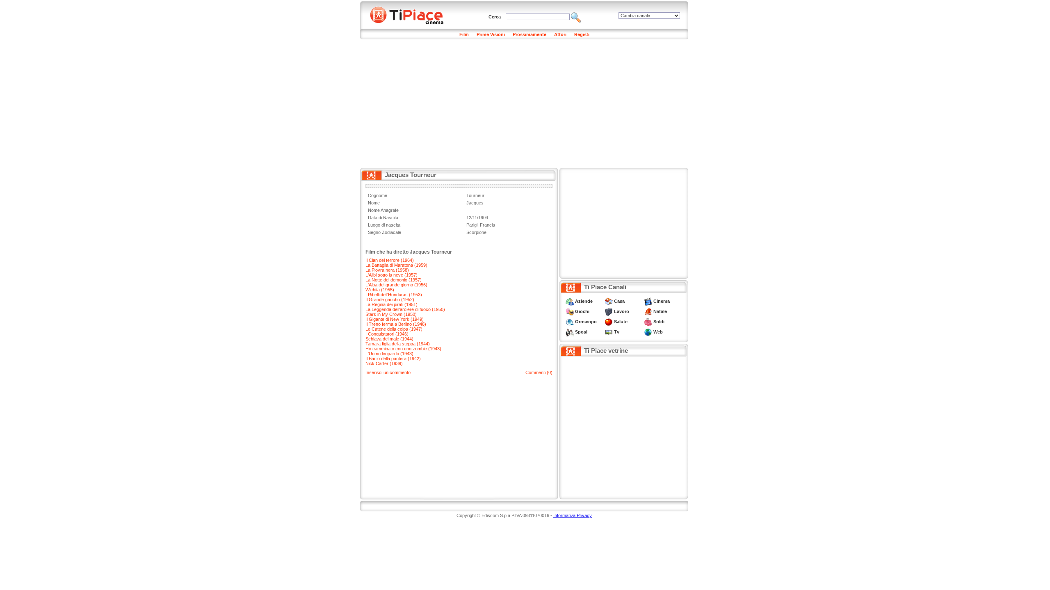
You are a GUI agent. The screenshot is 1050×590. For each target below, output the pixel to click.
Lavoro (621, 311)
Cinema (661, 301)
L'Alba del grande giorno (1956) (396, 284)
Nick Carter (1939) (384, 363)
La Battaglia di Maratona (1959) (396, 265)
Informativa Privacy (572, 515)
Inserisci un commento (388, 372)
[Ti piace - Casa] (609, 301)
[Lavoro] (609, 311)
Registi (581, 34)
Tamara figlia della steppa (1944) (397, 343)
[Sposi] (570, 331)
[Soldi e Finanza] (648, 321)
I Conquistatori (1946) (387, 333)
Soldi (658, 321)
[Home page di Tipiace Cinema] (411, 14)
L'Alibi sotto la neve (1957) (391, 274)
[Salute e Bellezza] (609, 321)
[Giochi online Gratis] (570, 311)
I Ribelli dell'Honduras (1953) (393, 294)
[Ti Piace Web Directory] (648, 331)
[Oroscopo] (570, 321)
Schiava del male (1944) (389, 338)
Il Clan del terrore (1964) (389, 260)
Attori (560, 34)
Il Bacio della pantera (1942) (393, 358)
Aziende (584, 301)
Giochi (582, 311)
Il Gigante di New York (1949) (394, 319)
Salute (621, 321)
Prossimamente (529, 34)
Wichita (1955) (379, 289)
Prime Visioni (491, 34)
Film (464, 34)
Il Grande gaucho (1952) (389, 299)
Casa (619, 301)
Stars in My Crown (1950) (391, 314)
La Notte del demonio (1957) (393, 279)
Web (658, 331)
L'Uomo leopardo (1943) (389, 353)
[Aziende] (570, 301)
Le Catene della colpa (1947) (393, 329)
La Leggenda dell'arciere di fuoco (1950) (405, 309)
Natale (660, 311)
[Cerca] (576, 16)
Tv (616, 331)
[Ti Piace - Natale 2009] (648, 311)
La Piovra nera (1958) (387, 270)
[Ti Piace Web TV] (609, 331)
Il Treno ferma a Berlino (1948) (395, 324)
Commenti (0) (538, 372)
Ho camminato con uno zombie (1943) (403, 348)
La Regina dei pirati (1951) (391, 304)
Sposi (581, 331)
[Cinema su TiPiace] (648, 301)
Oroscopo (586, 321)
